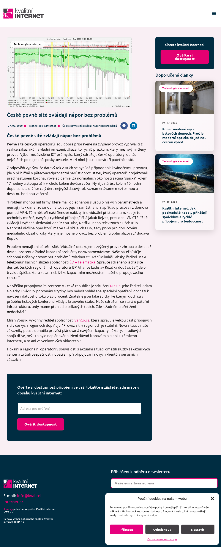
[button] (212, 499)
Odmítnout (162, 529)
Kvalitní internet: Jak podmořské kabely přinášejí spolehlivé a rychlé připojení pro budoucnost (184, 214)
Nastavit (197, 529)
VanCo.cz (81, 320)
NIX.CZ (115, 286)
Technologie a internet (42, 126)
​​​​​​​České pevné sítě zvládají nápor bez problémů (89, 126)
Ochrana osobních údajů (162, 539)
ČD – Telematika (82, 262)
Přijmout (126, 529)
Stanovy (8, 509)
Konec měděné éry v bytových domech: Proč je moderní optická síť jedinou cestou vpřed (184, 135)
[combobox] (79, 408)
